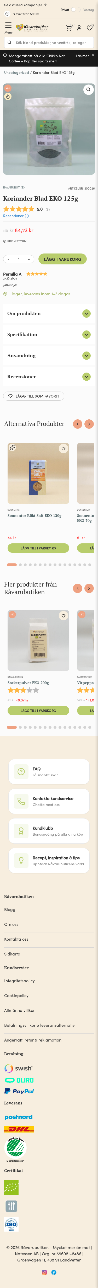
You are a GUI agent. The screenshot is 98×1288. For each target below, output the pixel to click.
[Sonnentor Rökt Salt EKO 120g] (38, 474)
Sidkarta (12, 954)
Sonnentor (14, 509)
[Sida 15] (84, 564)
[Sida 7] (45, 564)
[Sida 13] (74, 564)
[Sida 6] (40, 564)
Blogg (9, 909)
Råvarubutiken (14, 187)
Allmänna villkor (19, 1010)
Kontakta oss (16, 939)
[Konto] (79, 28)
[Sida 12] (69, 564)
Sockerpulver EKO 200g (28, 682)
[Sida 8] (50, 564)
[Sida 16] (89, 564)
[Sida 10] (60, 564)
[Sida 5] (35, 564)
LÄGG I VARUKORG (62, 259)
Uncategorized (16, 72)
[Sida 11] (65, 564)
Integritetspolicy (19, 980)
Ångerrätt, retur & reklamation (32, 1040)
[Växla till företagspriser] (75, 9)
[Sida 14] (79, 564)
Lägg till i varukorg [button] (38, 548)
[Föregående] (77, 424)
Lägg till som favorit (37, 396)
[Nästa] (89, 424)
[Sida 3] (25, 564)
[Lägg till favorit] (63, 448)
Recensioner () (16, 215)
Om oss (11, 924)
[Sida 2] (20, 564)
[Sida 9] (55, 564)
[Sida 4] (30, 564)
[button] (88, 89)
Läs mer (82, 55)
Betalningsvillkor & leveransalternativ (39, 1025)
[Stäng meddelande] (93, 55)
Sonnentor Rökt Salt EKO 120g (34, 515)
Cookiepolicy (16, 995)
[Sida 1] (12, 564)
